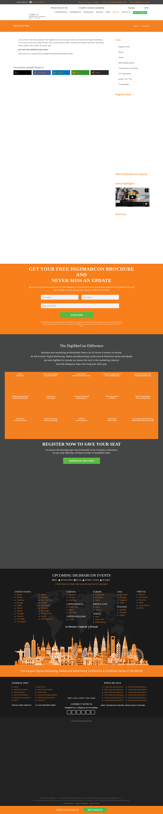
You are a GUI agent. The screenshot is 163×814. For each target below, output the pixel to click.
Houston (20, 616)
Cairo (97, 617)
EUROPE (97, 592)
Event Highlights (125, 183)
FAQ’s (16, 700)
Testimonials (123, 84)
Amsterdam (99, 595)
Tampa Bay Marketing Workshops (138, 700)
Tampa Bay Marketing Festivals (138, 687)
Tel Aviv (98, 610)
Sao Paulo (73, 612)
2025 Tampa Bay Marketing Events (114, 689)
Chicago (20, 603)
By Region (106, 580)
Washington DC (47, 619)
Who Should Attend (126, 63)
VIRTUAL (141, 591)
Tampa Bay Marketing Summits (138, 698)
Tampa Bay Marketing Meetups (138, 692)
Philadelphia (45, 605)
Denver (19, 608)
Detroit (19, 611)
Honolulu (20, 613)
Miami (43, 595)
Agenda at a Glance (21, 689)
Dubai (97, 607)
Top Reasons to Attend (128, 68)
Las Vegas (21, 619)
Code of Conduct (82, 803)
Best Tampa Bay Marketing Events (114, 692)
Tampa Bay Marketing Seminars (138, 695)
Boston (20, 597)
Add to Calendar (38, 2)
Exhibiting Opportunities (46, 698)
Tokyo (121, 603)
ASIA (119, 592)
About (120, 52)
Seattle (43, 616)
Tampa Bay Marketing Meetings (138, 689)
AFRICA (97, 614)
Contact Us (41, 700)
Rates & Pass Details (44, 689)
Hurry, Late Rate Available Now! (114, 2)
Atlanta (19, 595)
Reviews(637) (138, 8)
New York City (46, 600)
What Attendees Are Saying (131, 174)
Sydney (122, 615)
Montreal (72, 595)
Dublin (97, 600)
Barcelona (99, 597)
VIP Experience (124, 73)
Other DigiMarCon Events (140, 2)
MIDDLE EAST (100, 604)
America (142, 594)
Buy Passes (41, 687)
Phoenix (44, 608)
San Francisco (46, 613)
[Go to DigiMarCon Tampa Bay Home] (21, 19)
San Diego (45, 611)
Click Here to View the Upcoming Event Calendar (81, 584)
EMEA (141, 602)
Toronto (72, 597)
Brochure (121, 214)
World (141, 608)
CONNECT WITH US (81, 704)
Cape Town (99, 619)
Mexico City (73, 607)
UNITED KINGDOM (76, 616)
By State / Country (92, 580)
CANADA (71, 592)
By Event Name (67, 580)
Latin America (144, 605)
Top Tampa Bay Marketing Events (114, 695)
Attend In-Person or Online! (88, 2)
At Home (142, 600)
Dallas (19, 605)
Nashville (44, 597)
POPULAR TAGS (112, 683)
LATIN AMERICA (75, 604)
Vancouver (73, 600)
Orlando (44, 603)
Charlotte (20, 600)
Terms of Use (94, 803)
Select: (54, 580)
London (72, 619)
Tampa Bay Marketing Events (114, 687)
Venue (121, 57)
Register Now (124, 46)
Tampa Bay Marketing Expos (114, 700)
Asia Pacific (143, 597)
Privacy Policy (69, 803)
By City (78, 580)
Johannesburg (100, 622)
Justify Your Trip (125, 79)
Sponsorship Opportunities (47, 695)
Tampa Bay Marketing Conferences (114, 698)
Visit (118, 39)
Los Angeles (21, 621)
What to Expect (19, 692)
